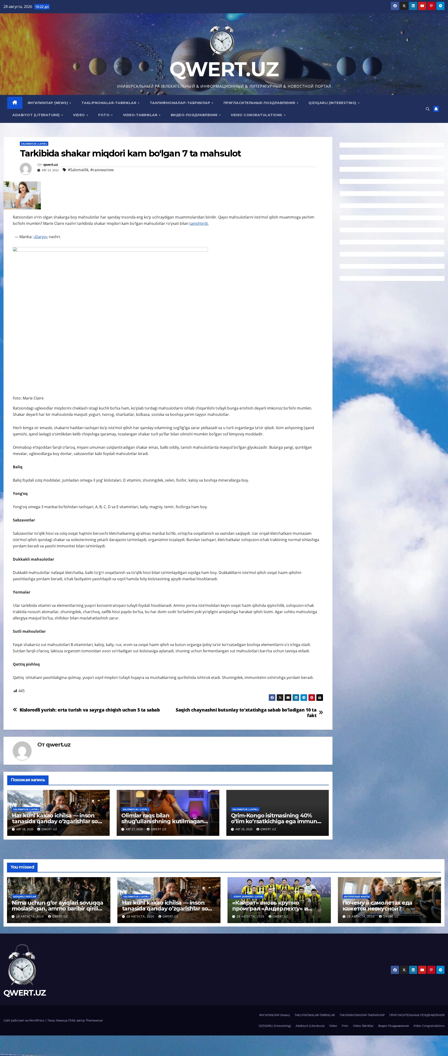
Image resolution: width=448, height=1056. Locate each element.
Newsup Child (65, 1020)
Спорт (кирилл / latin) (248, 896)
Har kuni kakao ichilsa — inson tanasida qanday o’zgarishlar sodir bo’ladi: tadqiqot (58, 821)
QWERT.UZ (224, 69)
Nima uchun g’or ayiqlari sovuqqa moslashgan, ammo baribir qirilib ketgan (57, 908)
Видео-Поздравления (195, 115)
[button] (428, 108)
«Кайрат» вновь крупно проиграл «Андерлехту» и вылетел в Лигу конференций (275, 908)
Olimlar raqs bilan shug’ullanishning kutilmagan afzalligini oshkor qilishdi (162, 821)
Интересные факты (357, 896)
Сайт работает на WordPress (24, 1020)
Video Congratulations (257, 115)
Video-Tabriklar (140, 115)
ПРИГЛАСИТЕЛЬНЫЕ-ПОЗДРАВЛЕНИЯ (260, 103)
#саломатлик (102, 169)
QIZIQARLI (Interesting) (332, 103)
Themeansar (94, 1020)
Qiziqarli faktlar (24, 896)
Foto (104, 115)
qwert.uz (50, 165)
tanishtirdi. (199, 223)
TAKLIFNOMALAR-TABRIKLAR (109, 103)
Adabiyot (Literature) (36, 115)
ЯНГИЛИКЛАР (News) (48, 103)
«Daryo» (40, 236)
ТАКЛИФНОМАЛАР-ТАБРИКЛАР (180, 103)
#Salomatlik (78, 169)
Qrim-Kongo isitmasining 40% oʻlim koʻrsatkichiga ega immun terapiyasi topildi (274, 821)
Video (79, 115)
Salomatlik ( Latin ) (34, 143)
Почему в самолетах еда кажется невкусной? (377, 905)
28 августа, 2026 (30, 916)
